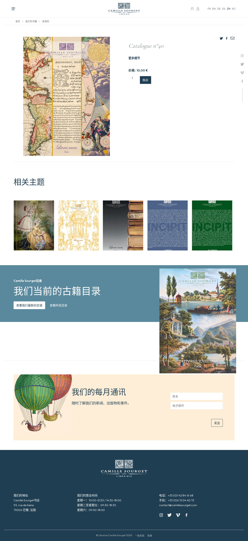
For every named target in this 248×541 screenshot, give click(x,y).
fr (209, 8)
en (214, 8)
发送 (217, 423)
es (223, 8)
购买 (145, 80)
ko (234, 8)
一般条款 (139, 535)
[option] (34, 225)
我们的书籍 (31, 21)
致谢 (149, 535)
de (219, 8)
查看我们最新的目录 (29, 305)
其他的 (45, 21)
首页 (18, 21)
